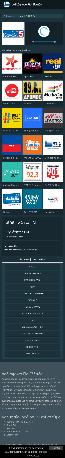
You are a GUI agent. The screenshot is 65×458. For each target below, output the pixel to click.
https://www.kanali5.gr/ (26, 249)
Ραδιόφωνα (9, 16)
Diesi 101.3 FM (10, 130)
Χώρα (32, 287)
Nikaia (12, 236)
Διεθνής (32, 300)
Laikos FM (49, 212)
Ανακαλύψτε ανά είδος (32, 259)
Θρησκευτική (32, 347)
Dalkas (6, 212)
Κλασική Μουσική (32, 280)
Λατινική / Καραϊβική (32, 313)
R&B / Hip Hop (32, 340)
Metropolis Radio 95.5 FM (16, 157)
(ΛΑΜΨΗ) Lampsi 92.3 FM (36, 185)
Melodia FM (50, 103)
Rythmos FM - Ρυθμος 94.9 (16, 76)
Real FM (49, 76)
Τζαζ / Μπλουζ (32, 307)
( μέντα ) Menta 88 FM (14, 185)
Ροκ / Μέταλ (32, 353)
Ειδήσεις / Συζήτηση (32, 327)
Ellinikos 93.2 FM (53, 157)
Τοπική (32, 320)
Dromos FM (30, 103)
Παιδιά (32, 266)
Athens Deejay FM (33, 157)
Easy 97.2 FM (30, 212)
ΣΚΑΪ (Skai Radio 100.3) (35, 130)
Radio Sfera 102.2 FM (14, 103)
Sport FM (28, 76)
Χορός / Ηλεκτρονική (32, 293)
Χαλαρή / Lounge (32, 273)
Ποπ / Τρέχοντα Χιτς (32, 333)
